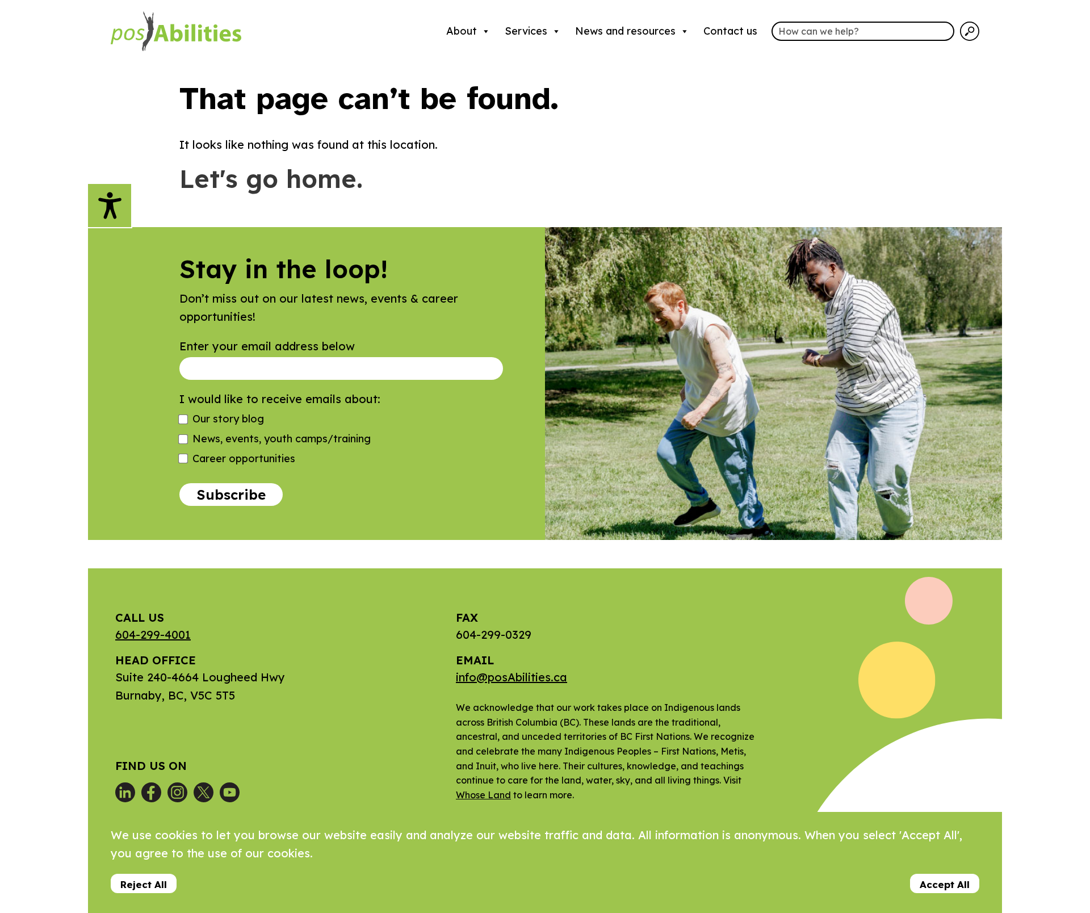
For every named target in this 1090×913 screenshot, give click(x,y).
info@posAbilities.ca (511, 677)
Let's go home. (271, 178)
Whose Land (483, 795)
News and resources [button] (625, 30)
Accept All (945, 884)
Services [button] (526, 30)
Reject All (143, 884)
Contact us (730, 30)
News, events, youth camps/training (281, 438)
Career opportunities (243, 458)
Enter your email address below (267, 346)
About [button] (461, 30)
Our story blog (228, 418)
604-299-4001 (153, 634)
